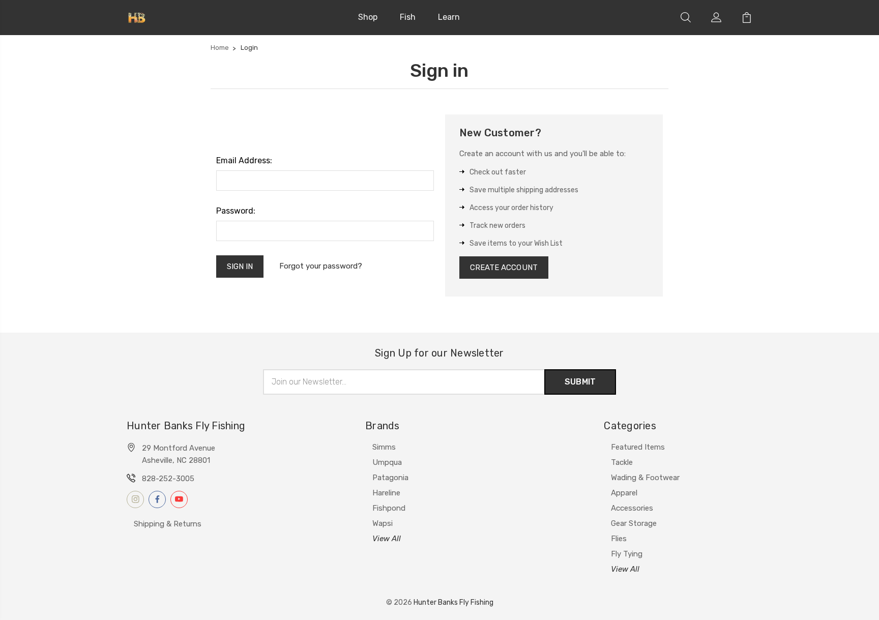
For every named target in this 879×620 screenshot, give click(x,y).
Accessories (632, 508)
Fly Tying (626, 553)
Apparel (624, 492)
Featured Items (638, 447)
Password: (235, 211)
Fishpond (388, 508)
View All (386, 538)
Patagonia (390, 477)
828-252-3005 (168, 478)
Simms (384, 447)
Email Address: (244, 160)
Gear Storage (634, 523)
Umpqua (387, 462)
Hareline (386, 492)
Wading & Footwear (645, 477)
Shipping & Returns (167, 523)
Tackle (622, 462)
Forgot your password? (320, 266)
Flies (619, 538)
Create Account (504, 267)
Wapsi (382, 523)
